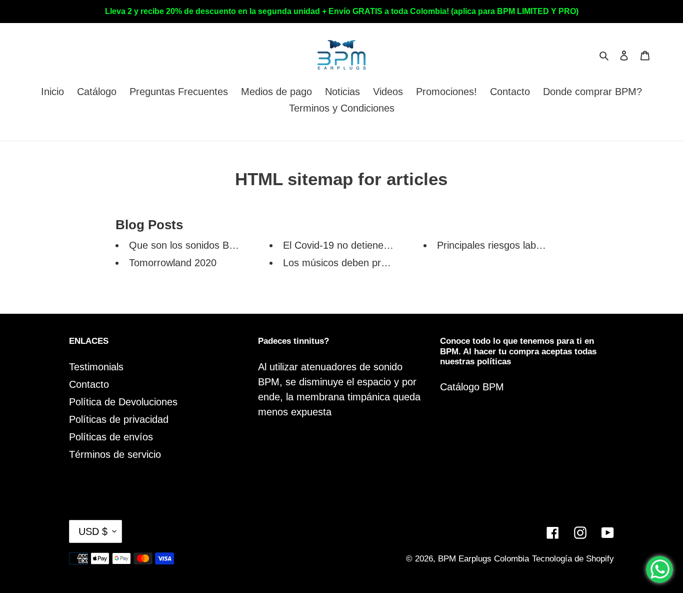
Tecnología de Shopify (573, 558)
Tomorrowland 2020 (172, 262)
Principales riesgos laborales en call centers (533, 245)
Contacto (89, 384)
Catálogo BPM (472, 386)
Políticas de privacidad (118, 419)
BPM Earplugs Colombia (483, 558)
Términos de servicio (115, 454)
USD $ (93, 531)
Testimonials (96, 366)
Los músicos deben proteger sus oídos (369, 262)
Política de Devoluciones (123, 401)
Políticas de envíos (111, 436)
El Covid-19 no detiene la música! (357, 245)
